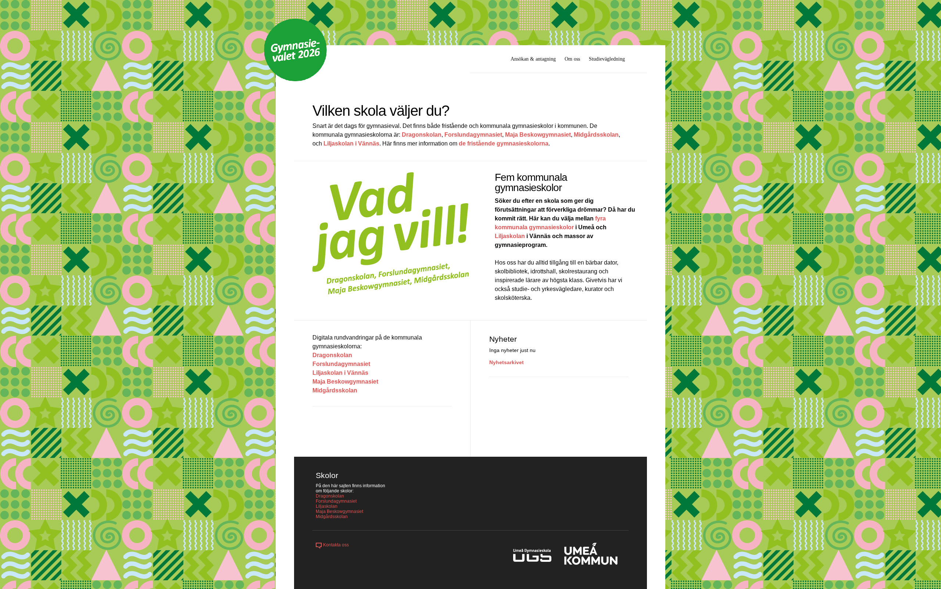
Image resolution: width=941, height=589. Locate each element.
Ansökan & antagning (533, 59)
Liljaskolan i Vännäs (351, 143)
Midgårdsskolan (596, 135)
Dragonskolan (421, 135)
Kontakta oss (336, 544)
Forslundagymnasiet (473, 135)
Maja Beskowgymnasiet (538, 135)
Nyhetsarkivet (506, 362)
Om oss (572, 59)
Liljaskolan (510, 236)
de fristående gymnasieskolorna (503, 143)
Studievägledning (607, 59)
